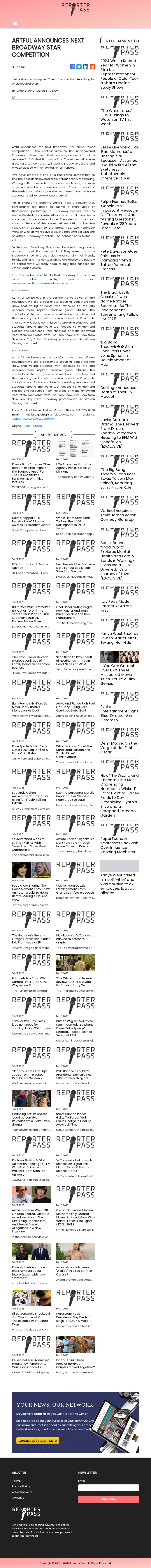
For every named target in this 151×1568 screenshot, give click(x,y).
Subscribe (108, 1499)
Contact (18, 1497)
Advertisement (22, 1492)
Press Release (32, 426)
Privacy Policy (21, 1486)
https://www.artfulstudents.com (34, 418)
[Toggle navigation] (15, 23)
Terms (16, 1481)
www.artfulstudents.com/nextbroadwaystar (42, 283)
